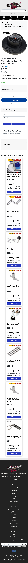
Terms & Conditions (17, 546)
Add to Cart (14, 100)
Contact (14, 517)
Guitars (14, 482)
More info (11, 75)
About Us (14, 514)
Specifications (6, 144)
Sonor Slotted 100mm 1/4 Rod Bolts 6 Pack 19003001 (14, 361)
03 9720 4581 (15, 13)
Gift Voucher (14, 507)
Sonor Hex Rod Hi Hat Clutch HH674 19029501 (13, 324)
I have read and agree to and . (14, 547)
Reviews (5, 148)
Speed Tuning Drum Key (13, 211)
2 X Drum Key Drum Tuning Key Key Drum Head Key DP (13, 286)
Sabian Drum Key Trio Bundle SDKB (13, 249)
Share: (3, 66)
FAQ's (14, 534)
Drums (14, 485)
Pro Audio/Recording (14, 487)
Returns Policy (6, 559)
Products (14, 496)
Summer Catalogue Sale (14, 509)
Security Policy (14, 561)
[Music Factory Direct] (14, 5)
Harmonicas (14, 490)
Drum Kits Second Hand (14, 504)
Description (5, 140)
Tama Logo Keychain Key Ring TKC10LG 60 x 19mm (14, 437)
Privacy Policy (14, 559)
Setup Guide (14, 526)
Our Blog (14, 520)
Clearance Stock (14, 501)
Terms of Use (21, 559)
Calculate (14, 124)
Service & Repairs (14, 523)
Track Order (14, 532)
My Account (14, 529)
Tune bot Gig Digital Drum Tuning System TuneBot (14, 175)
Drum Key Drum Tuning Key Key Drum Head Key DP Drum (13, 399)
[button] (14, 104)
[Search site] (25, 10)
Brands (14, 493)
